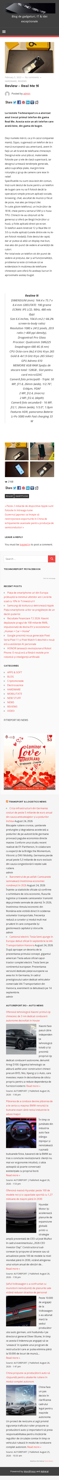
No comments (32, 77)
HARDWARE (11, 81)
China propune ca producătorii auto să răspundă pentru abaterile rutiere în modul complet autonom (28, 1377)
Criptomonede (15, 681)
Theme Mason (48, 1461)
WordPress (30, 1471)
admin (26, 93)
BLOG (10, 676)
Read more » (33, 1086)
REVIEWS (22, 81)
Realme (9, 496)
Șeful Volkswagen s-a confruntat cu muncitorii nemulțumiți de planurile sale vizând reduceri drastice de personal (28, 1288)
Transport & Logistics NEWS (27, 801)
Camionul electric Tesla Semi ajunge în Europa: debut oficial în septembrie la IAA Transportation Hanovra (29, 941)
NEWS (10, 702)
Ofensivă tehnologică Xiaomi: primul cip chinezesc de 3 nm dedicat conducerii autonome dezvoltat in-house (28, 1016)
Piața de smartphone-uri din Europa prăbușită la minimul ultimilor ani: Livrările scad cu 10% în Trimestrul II (28, 597)
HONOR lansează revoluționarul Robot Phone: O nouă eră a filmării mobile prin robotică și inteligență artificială (27, 653)
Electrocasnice (15, 685)
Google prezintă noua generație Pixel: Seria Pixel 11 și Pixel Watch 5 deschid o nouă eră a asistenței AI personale (29, 640)
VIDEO (11, 711)
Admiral (44, 1471)
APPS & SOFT (14, 672)
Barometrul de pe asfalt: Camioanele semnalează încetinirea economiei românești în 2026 (28, 881)
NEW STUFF (14, 698)
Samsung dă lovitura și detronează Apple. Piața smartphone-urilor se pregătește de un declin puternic (29, 610)
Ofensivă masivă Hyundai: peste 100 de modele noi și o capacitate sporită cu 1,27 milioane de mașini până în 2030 (29, 1195)
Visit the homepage (49, 578)
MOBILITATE (14, 693)
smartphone (21, 496)
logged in (25, 544)
